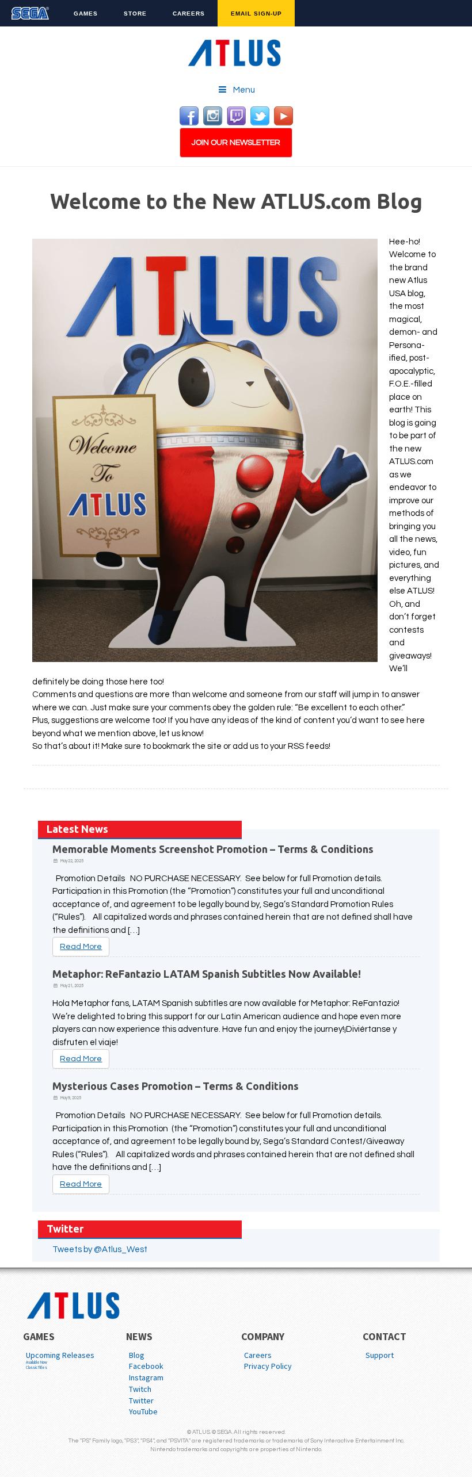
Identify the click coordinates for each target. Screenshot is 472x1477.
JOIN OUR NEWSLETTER (236, 143)
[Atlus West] (236, 51)
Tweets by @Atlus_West (99, 1249)
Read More (81, 947)
